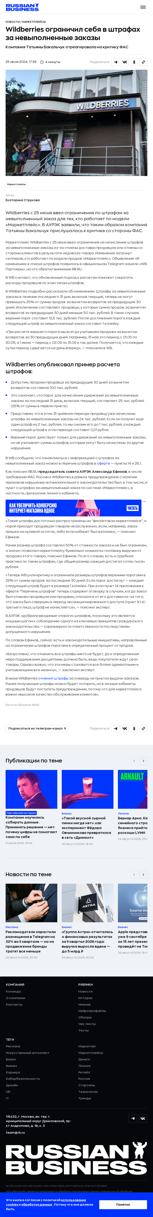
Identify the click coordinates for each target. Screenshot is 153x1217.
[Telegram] (133, 1118)
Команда (13, 991)
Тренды (84, 1098)
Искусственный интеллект (27, 1052)
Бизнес (11, 1066)
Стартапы (86, 1085)
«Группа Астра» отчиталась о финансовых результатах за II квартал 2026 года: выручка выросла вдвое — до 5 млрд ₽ (87, 941)
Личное (84, 1066)
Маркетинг (87, 1046)
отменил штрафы (53, 678)
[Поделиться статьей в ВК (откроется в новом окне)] (125, 62)
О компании (15, 998)
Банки (11, 1059)
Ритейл (84, 1072)
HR (8, 1091)
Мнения (84, 1004)
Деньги (84, 1059)
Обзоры (85, 1017)
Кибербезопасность (23, 1078)
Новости (13, 22)
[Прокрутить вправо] (143, 761)
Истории (85, 998)
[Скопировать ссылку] (143, 62)
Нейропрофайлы (92, 1011)
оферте (103, 463)
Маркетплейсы (34, 22)
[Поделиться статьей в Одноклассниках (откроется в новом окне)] (134, 62)
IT (7, 1098)
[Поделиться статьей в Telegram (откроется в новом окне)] (115, 62)
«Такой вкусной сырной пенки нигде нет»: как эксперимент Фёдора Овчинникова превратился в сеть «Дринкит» (86, 828)
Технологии (88, 1091)
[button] (143, 7)
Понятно (123, 1204)
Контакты (14, 1004)
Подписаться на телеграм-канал (35, 728)
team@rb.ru (15, 1132)
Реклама (13, 1046)
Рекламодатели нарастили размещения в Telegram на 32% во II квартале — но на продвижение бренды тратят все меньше (31, 941)
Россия (84, 1078)
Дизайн (12, 1085)
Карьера (13, 1072)
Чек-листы (87, 1024)
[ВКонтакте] (143, 1118)
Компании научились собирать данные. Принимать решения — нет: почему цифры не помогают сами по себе (31, 827)
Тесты (83, 1030)
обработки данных (37, 1204)
